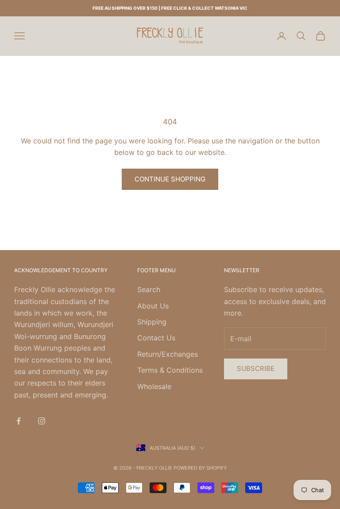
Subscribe (255, 368)
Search (148, 289)
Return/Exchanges (167, 354)
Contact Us (156, 337)
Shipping (151, 321)
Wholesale (154, 386)
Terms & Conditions (170, 370)
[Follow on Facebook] (18, 420)
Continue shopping (170, 179)
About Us (153, 305)
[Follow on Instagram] (41, 420)
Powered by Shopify (200, 468)
